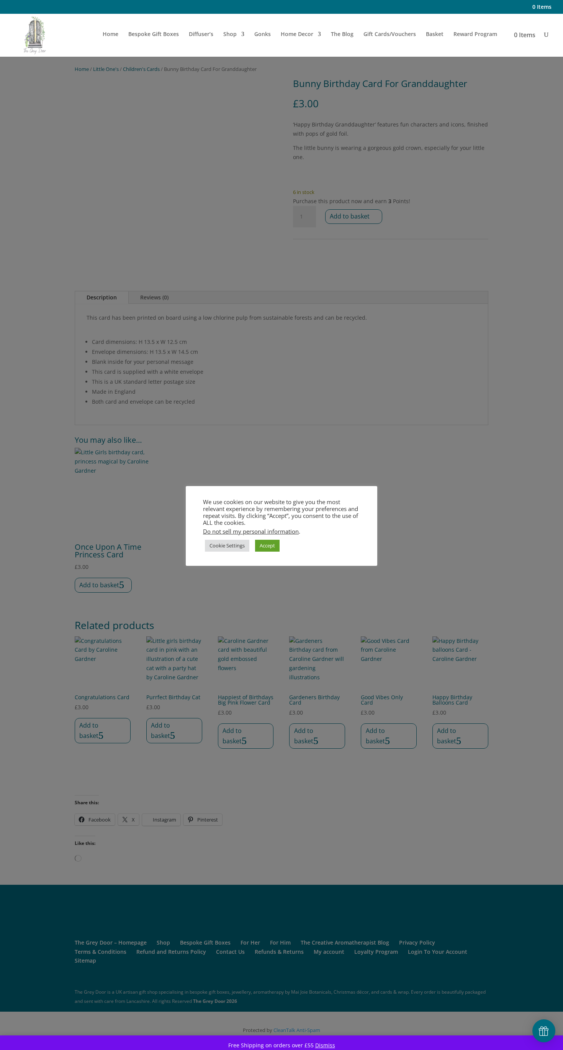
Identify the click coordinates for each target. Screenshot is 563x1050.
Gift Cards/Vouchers (389, 34)
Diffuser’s (201, 34)
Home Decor (297, 34)
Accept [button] (267, 545)
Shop (230, 34)
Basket (435, 34)
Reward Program (475, 34)
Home (110, 34)
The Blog (342, 34)
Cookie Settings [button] (227, 545)
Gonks (262, 34)
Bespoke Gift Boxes (153, 34)
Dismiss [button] (325, 1045)
